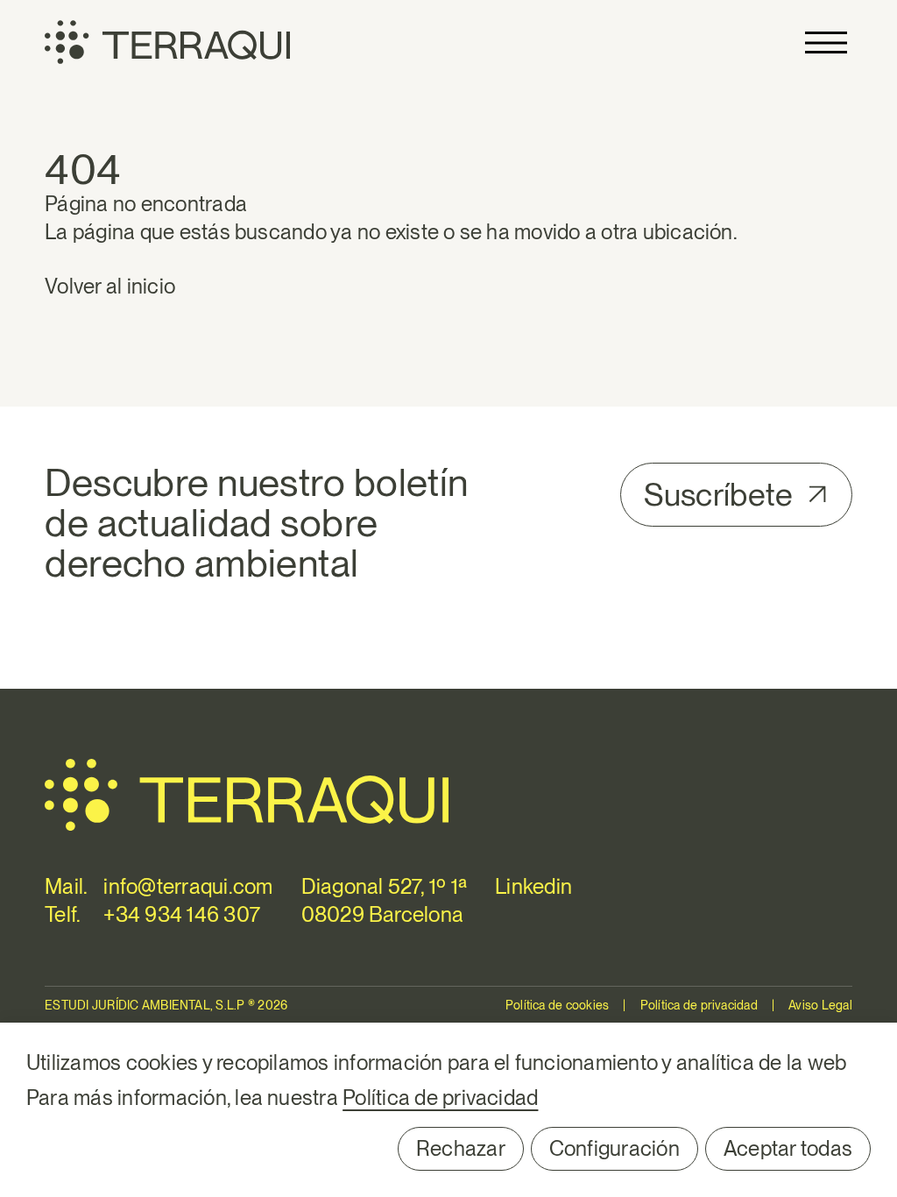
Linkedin (533, 886)
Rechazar (460, 1148)
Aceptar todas (788, 1148)
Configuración (614, 1148)
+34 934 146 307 (181, 914)
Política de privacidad (699, 1005)
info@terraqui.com (187, 886)
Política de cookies (557, 1005)
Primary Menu (826, 42)
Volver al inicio (110, 286)
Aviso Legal (820, 1005)
